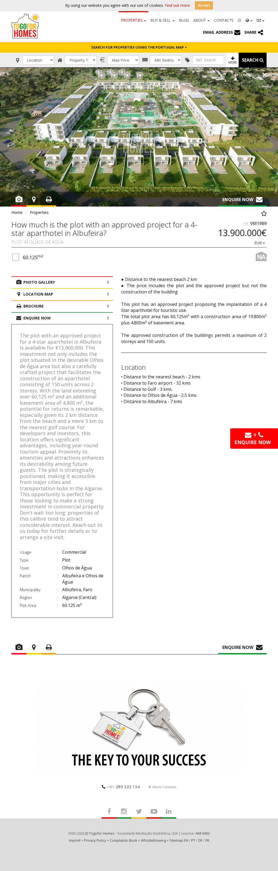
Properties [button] (132, 20)
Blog (184, 20)
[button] (249, 19)
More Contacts (164, 786)
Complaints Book (123, 840)
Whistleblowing (153, 840)
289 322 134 (123, 786)
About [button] (200, 20)
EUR (258, 242)
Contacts (223, 20)
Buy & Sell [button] (161, 20)
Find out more (177, 5)
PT (193, 840)
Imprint (74, 840)
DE (200, 840)
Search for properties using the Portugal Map (138, 47)
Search (251, 60)
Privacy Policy (95, 840)
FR (207, 840)
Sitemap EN (178, 840)
